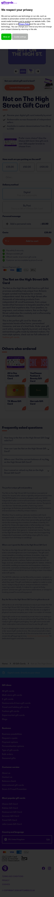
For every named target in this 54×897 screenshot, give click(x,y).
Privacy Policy (24, 24)
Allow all (6, 36)
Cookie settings (20, 36)
